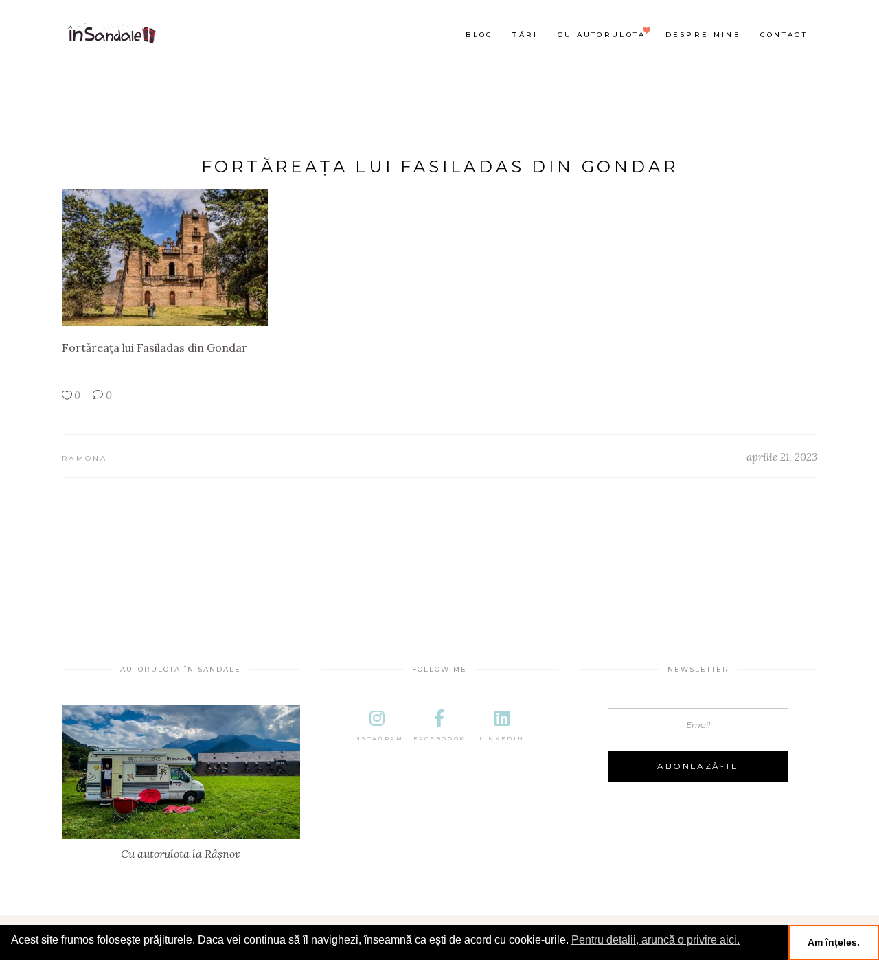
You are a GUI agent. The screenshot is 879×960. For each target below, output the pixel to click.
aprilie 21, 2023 (781, 457)
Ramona (85, 458)
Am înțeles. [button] (834, 942)
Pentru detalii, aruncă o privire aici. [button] (655, 940)
